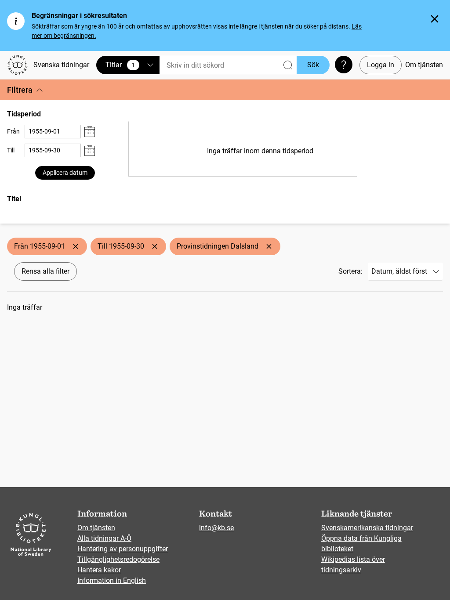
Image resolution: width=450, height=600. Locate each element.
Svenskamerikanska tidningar (367, 528)
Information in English (111, 580)
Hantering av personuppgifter (122, 549)
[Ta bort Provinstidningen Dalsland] (269, 246)
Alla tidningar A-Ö (104, 538)
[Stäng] (434, 19)
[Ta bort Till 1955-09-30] (155, 246)
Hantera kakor (99, 570)
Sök (313, 65)
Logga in (380, 65)
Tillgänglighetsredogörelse (118, 559)
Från (13, 131)
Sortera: (350, 271)
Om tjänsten (424, 65)
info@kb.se (216, 528)
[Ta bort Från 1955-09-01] (75, 246)
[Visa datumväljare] (89, 131)
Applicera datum (65, 172)
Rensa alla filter (45, 271)
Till (11, 150)
